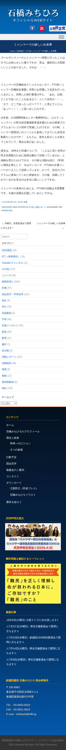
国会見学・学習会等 (12, 294)
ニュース (6, 275)
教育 (4, 338)
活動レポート (40, 207)
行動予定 (11, 457)
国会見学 (11, 463)
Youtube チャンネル (12, 262)
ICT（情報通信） (11, 256)
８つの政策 (16, 449)
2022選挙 (7, 250)
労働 (4, 287)
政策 (4, 331)
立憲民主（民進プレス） (24, 488)
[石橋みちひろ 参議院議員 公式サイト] (33, 22)
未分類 (5, 350)
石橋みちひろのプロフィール (23, 431)
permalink (6, 211)
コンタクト (12, 476)
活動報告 (20, 51)
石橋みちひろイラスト (23, 494)
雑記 (4, 388)
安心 (4, 306)
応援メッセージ (10, 325)
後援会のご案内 (15, 469)
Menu (33, 37)
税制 (4, 375)
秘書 (25, 202)
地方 (4, 300)
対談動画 (6, 313)
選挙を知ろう (14, 502)
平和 (4, 319)
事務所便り (8, 281)
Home (12, 51)
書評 (4, 344)
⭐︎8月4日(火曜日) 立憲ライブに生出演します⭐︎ (32, 620)
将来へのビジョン (20, 443)
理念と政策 (12, 437)
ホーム (10, 425)
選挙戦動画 (8, 382)
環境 (4, 369)
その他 (28, 51)
